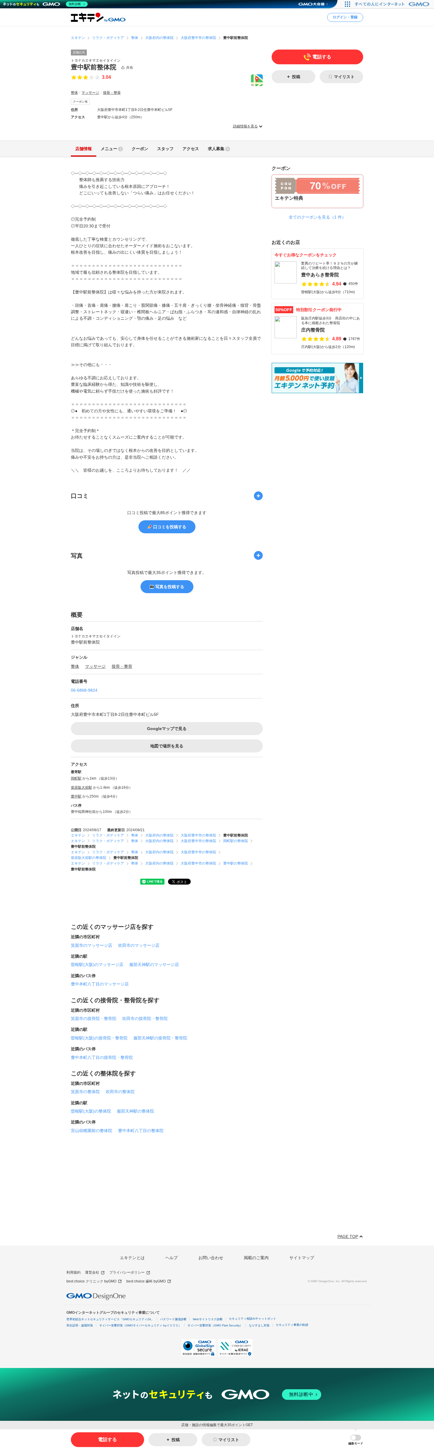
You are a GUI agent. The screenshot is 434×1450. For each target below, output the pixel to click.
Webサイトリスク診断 (208, 1319)
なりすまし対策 (259, 1325)
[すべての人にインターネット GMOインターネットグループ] (393, 4)
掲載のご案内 (256, 1257)
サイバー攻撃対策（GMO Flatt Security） (215, 1325)
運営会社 (92, 1272)
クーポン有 (80, 101)
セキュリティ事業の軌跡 (292, 1324)
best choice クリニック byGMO (91, 1281)
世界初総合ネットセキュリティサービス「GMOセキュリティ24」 (110, 1319)
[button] (355, 1440)
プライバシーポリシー (127, 1272)
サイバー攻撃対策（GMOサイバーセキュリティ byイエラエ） (140, 1325)
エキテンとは (132, 1257)
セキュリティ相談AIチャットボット (252, 1318)
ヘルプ (171, 1257)
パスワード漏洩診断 (173, 1319)
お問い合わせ (210, 1257)
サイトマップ (301, 1257)
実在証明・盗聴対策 (79, 1325)
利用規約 (73, 1272)
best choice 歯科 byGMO (146, 1281)
